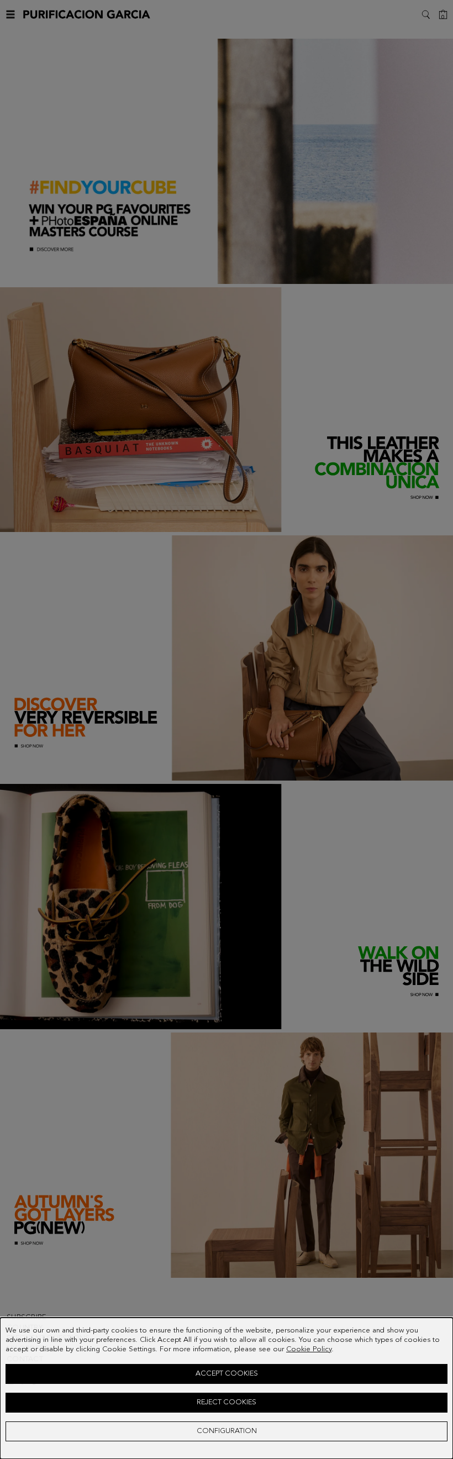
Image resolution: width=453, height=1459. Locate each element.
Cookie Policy (308, 1349)
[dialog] (226, 1388)
